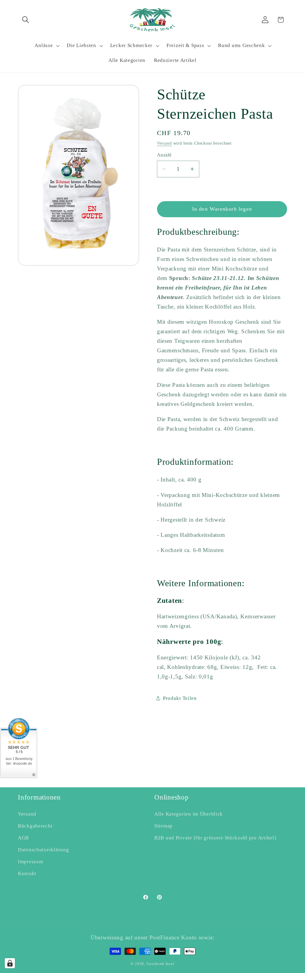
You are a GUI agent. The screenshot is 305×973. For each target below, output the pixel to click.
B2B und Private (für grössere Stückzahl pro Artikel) (215, 838)
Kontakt (27, 873)
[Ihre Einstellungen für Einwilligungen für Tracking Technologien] (10, 963)
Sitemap (163, 826)
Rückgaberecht (35, 826)
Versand (164, 143)
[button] (26, 20)
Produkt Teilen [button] (180, 698)
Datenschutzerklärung (43, 849)
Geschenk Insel (161, 963)
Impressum (30, 861)
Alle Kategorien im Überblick (188, 814)
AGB (23, 838)
